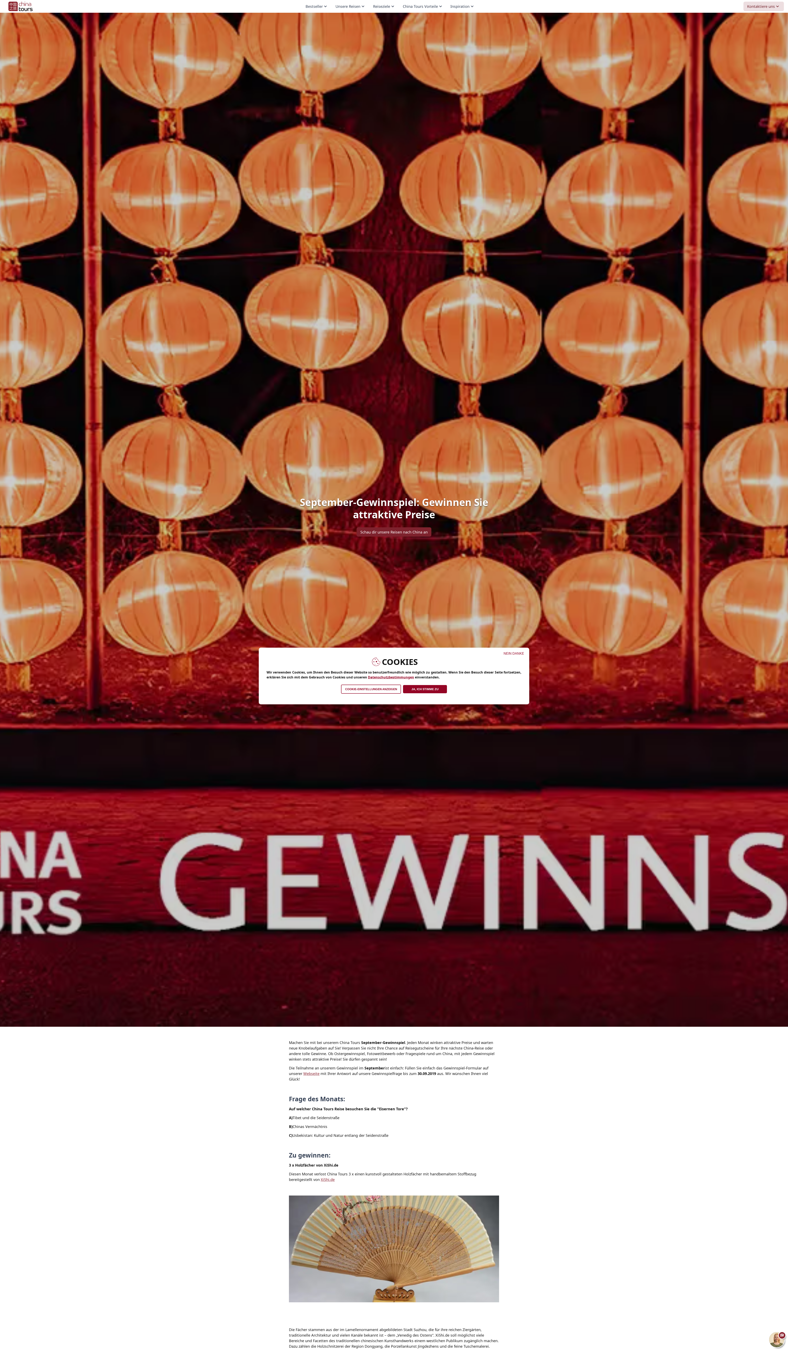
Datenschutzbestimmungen (391, 677)
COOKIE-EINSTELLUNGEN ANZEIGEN (371, 689)
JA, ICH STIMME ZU (425, 689)
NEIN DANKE (514, 653)
